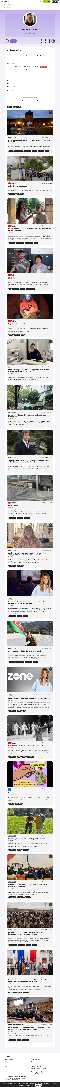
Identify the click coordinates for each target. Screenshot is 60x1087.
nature (19, 849)
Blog (6, 1066)
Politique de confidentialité (25, 1085)
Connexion (55, 1)
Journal (22, 288)
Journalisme (27, 151)
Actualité (19, 518)
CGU (32, 1061)
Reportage (12, 193)
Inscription (47, 1)
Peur (22, 334)
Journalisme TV (31, 288)
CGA (32, 1064)
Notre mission (9, 1059)
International (18, 151)
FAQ (6, 1061)
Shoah (47, 151)
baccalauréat (29, 242)
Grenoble (27, 518)
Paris (18, 756)
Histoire (34, 151)
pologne (41, 151)
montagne (17, 334)
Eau (24, 710)
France (19, 616)
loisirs (19, 1040)
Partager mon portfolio (30, 99)
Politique (11, 662)
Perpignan (26, 992)
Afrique (29, 944)
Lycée (36, 242)
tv (9, 288)
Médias (10, 4)
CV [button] (6, 41)
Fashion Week (30, 756)
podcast (11, 803)
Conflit (35, 662)
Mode (23, 756)
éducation (20, 565)
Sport (10, 334)
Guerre (35, 944)
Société (11, 151)
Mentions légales (36, 1066)
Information (15, 288)
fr (40, 1)
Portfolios (3, 4)
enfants (25, 616)
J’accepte (38, 1085)
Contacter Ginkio (36, 1059)
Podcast (7, 1064)
